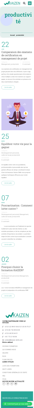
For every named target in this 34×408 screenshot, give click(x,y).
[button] (24, 3)
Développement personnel (10, 153)
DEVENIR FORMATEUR (9, 346)
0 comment (26, 64)
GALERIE (5, 353)
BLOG (4, 356)
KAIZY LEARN (7, 369)
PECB (4, 379)
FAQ (3, 376)
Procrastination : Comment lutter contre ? (16, 207)
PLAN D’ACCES (7, 359)
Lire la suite (8, 87)
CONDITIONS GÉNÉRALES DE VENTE (14, 372)
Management (5, 64)
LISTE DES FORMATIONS (10, 366)
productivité (15, 64)
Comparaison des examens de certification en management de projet (16, 55)
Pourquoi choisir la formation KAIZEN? (12, 268)
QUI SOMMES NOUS (9, 349)
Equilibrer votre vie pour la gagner (16, 145)
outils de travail (6, 155)
